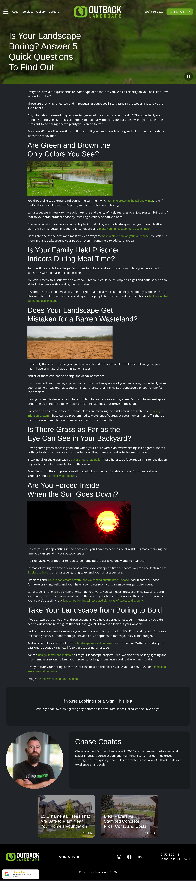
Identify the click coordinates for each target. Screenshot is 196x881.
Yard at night (70, 678)
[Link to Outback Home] (98, 12)
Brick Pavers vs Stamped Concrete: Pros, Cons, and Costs (125, 821)
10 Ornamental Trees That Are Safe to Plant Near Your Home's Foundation (65, 821)
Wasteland (54, 678)
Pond (42, 678)
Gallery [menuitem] (41, 11)
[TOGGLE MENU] (6, 12)
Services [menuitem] (27, 11)
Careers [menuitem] (54, 11)
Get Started (179, 11)
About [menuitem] (15, 11)
